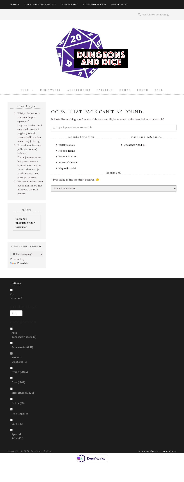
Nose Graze (169, 451)
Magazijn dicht (67, 168)
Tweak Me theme (148, 451)
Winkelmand (69, 4)
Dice (26, 90)
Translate (22, 263)
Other (125, 90)
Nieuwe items (66, 150)
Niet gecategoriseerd (24, 334)
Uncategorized (133, 144)
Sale (159, 90)
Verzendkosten (67, 156)
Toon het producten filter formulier (25, 223)
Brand (143, 90)
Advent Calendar (68, 162)
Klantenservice (93, 4)
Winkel (14, 4)
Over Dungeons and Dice (40, 4)
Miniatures (50, 90)
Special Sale (17, 436)
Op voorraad (16, 296)
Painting (105, 90)
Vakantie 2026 (66, 144)
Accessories (79, 90)
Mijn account (119, 4)
